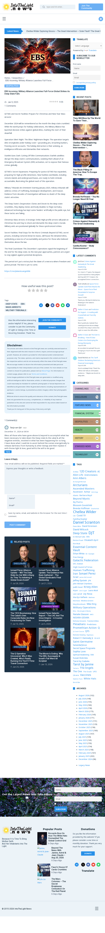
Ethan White (79, 553)
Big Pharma (78, 502)
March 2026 (84, 711)
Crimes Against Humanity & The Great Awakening (86, 222)
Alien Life (78, 474)
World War (76, 682)
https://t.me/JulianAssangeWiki (17, 271)
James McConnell (86, 577)
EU (86, 554)
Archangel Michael (79, 482)
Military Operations (84, 607)
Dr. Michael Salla (79, 537)
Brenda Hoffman (81, 508)
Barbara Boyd (85, 495)
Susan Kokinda (80, 658)
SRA (92, 654)
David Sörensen (89, 526)
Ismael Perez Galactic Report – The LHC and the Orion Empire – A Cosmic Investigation (51, 617)
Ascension (78, 491)
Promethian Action (85, 627)
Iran (75, 573)
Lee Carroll (77, 594)
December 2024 (85, 759)
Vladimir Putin (78, 679)
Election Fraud (78, 540)
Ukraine (76, 675)
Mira (74, 611)
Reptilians (90, 635)
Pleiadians (79, 624)
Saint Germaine (83, 641)
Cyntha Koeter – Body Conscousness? (83, 247)
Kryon (75, 590)
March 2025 (84, 749)
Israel (75, 577)
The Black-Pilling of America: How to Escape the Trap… (85, 172)
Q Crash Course (78, 631)
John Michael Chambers (82, 583)
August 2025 (84, 733)
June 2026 (83, 701)
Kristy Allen (91, 587)
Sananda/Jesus (80, 645)
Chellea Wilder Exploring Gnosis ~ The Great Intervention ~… (84, 145)
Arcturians (80, 485)
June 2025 (83, 740)
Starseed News (50, 606)
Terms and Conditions (39, 374)
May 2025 (83, 743)
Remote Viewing (79, 635)
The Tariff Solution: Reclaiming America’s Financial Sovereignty (89, 360)
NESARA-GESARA (81, 617)
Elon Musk (76, 544)
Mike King (91, 603)
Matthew (91, 597)
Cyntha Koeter (80, 518)
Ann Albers (79, 478)
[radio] (29, 291)
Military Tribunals (16, 310)
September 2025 (86, 730)
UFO (95, 671)
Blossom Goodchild (82, 505)
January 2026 (84, 717)
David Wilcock (80, 529)
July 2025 (82, 737)
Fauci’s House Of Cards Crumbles (59, 868)
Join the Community (52, 320)
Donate (52, 327)
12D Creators (87, 471)
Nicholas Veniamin (79, 621)
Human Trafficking (84, 570)
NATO (91, 614)
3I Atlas (75, 472)
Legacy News (84, 765)
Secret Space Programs (84, 648)
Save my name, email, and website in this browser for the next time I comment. (37, 514)
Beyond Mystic (81, 498)
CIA (74, 516)
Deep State (11, 304)
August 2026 (84, 695)
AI (98, 471)
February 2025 (85, 753)
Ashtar (87, 491)
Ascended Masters (83, 488)
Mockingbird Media (84, 611)
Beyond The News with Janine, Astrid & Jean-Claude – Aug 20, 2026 (58, 853)
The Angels (86, 668)
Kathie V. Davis (83, 309)
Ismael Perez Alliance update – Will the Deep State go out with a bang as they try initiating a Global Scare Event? (22, 575)
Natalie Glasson (81, 614)
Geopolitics (17, 78)
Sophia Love (79, 651)
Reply (8, 451)
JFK (89, 580)
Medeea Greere (87, 601)
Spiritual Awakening (81, 654)
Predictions (91, 624)
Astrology (94, 492)
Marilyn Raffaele (80, 597)
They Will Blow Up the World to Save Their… (86, 119)
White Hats (90, 678)
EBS (23, 304)
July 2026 (82, 698)
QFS (87, 631)
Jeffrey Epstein (80, 580)
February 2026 (85, 714)
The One (77, 671)
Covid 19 (81, 515)
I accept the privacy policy (86, 82)
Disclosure (20, 563)
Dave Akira (77, 526)
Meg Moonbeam (79, 604)
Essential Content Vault (85, 548)
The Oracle (87, 671)
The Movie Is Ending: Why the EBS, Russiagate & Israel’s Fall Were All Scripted (51, 657)
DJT (91, 532)
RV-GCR (97, 638)
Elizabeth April (91, 540)
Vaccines (85, 674)
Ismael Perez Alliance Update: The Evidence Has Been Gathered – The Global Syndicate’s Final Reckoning (51, 575)
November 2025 (85, 724)
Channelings (83, 136)
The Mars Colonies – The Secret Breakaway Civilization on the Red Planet (58, 885)
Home (7, 78)
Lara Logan (83, 590)
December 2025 (85, 721)
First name (77, 64)
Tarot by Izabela (81, 661)
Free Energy (78, 557)
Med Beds (76, 601)
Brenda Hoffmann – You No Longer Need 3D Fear (86, 197)
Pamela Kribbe (93, 621)
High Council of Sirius (82, 567)
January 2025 (84, 756)
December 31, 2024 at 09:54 (16, 431)
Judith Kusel (78, 587)
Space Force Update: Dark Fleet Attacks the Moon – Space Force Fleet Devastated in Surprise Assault (89, 289)
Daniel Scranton (86, 522)
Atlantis (75, 495)
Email (75, 73)
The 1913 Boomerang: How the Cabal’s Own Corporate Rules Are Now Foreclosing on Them (23, 617)
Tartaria (76, 668)
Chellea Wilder (84, 511)
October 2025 (84, 727)
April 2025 (83, 746)
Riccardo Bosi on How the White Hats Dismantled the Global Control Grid (57, 837)
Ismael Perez (87, 573)
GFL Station (78, 563)
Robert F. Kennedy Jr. (83, 637)
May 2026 (83, 705)
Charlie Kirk (95, 508)
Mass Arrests (13, 307)
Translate (92, 50)
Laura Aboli (93, 590)
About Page (46, 371)
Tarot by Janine (83, 664)
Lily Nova (87, 593)
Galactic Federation (85, 560)
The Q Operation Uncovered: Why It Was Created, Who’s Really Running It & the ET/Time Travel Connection (22, 658)
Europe (91, 554)
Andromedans (91, 475)
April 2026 (83, 708)
